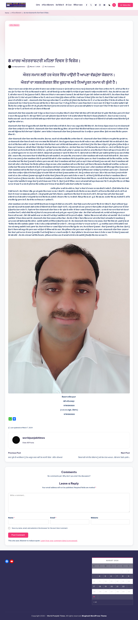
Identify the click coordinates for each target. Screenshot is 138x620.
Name (11, 518)
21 (117, 586)
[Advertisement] (69, 43)
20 (112, 586)
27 (112, 591)
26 (106, 591)
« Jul (95, 602)
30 (129, 591)
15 (123, 581)
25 (100, 591)
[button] (125, 5)
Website (94, 518)
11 (99, 581)
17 (94, 586)
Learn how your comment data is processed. (59, 541)
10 (94, 581)
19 (106, 586)
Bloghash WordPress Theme (94, 616)
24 (94, 591)
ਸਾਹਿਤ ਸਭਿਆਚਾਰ (14, 25)
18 (100, 586)
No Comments (50, 66)
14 (117, 581)
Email (53, 518)
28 (117, 591)
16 (129, 581)
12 (106, 581)
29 (123, 591)
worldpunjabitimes (33, 437)
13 (111, 581)
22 (123, 586)
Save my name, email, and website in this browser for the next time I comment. (40, 528)
